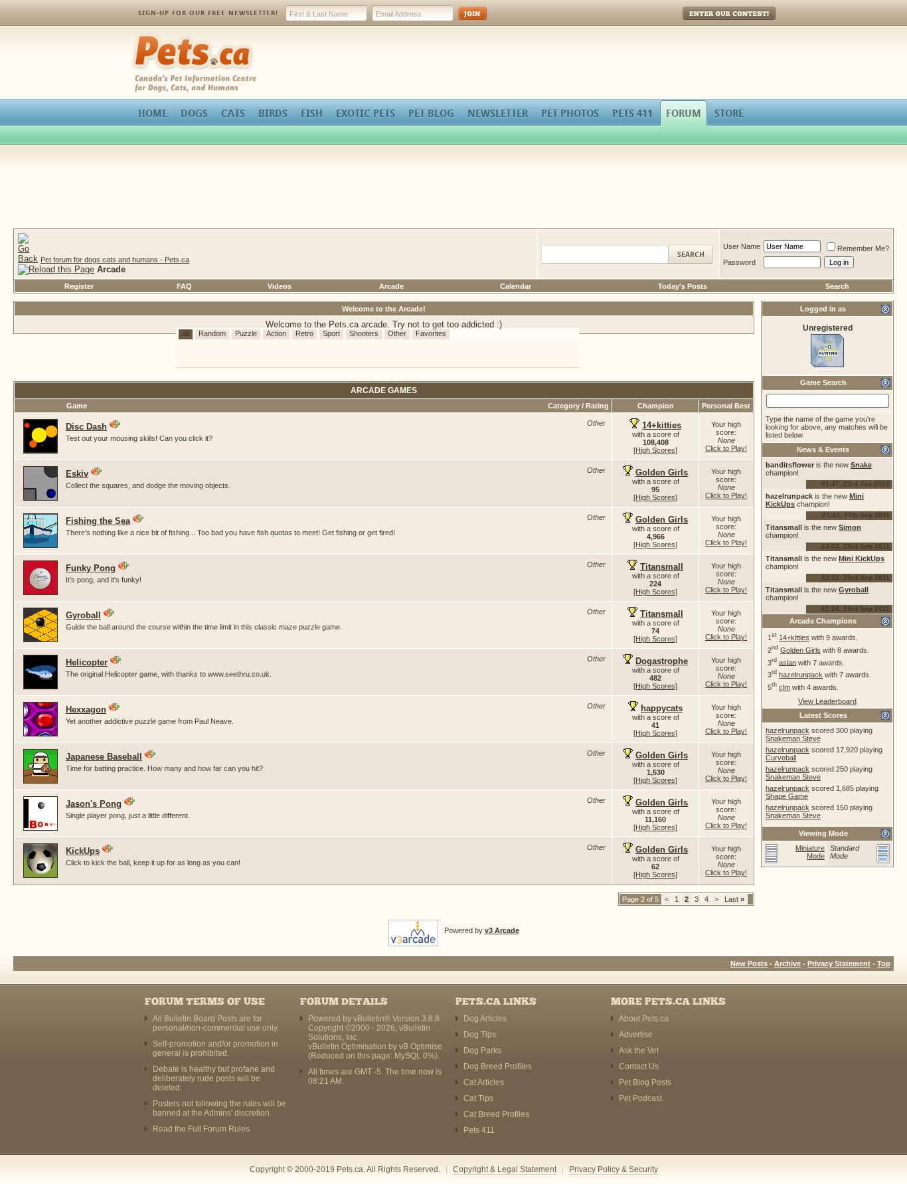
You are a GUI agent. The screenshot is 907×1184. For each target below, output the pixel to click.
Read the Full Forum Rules (201, 1129)
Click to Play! (726, 448)
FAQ (184, 286)
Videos (279, 286)
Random (212, 333)
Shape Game (787, 796)
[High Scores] (655, 450)
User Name (741, 246)
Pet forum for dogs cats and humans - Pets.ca (115, 260)
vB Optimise (420, 1046)
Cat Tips (478, 1098)
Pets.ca (146, 37)
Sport (331, 333)
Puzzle (246, 333)
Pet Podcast (640, 1098)
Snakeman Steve (793, 738)
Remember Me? (863, 248)
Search (837, 286)
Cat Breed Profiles (496, 1114)
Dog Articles (485, 1018)
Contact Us (639, 1066)
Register (79, 286)
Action (276, 333)
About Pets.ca (644, 1018)
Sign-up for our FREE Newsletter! (208, 13)
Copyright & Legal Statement (504, 1169)
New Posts (749, 964)
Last (734, 899)
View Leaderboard (827, 701)
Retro (304, 333)
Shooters (363, 333)
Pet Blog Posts (645, 1082)
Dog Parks (482, 1050)
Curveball (781, 758)
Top (883, 964)
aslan (787, 662)
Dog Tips (479, 1034)
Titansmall (661, 567)
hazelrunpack (801, 675)
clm (784, 687)
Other (397, 333)
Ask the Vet (639, 1050)
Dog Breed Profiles (497, 1066)
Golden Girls (800, 650)
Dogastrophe (661, 661)
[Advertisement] (453, 188)
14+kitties (794, 637)
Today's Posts (682, 286)
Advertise (636, 1034)
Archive (787, 964)
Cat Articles (483, 1082)
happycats (662, 708)
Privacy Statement (838, 964)
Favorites (431, 333)
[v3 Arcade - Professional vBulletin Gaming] (413, 930)
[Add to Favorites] (115, 424)
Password (739, 262)
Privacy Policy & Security (613, 1169)
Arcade (391, 286)
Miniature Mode (810, 852)
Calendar (515, 286)
